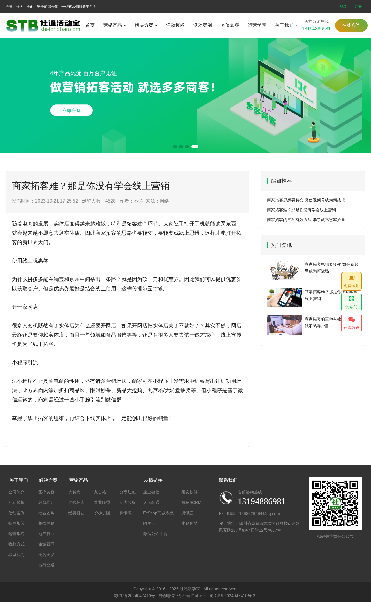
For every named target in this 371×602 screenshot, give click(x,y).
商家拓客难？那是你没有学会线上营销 (301, 210)
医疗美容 (46, 492)
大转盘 (74, 492)
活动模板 (175, 25)
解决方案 (144, 25)
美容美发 (46, 554)
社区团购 (46, 513)
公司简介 (16, 492)
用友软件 (189, 492)
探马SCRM (191, 502)
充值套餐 (230, 25)
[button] (175, 146)
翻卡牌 (125, 513)
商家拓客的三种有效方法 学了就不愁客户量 (306, 219)
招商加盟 (16, 523)
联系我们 (16, 554)
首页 (90, 25)
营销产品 (112, 25)
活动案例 (202, 25)
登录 (343, 7)
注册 (358, 7)
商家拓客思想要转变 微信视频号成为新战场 (306, 200)
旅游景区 (46, 544)
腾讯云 (187, 513)
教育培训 (46, 502)
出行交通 (46, 565)
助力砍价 (127, 502)
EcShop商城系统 (158, 513)
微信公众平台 (155, 533)
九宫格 (100, 492)
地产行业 (46, 533)
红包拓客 (76, 502)
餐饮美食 (46, 523)
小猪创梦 (189, 523)
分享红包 (127, 492)
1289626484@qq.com (259, 513)
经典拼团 (76, 513)
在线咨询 (351, 25)
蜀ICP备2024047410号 (134, 595)
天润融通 (151, 502)
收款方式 (16, 544)
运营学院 (257, 25)
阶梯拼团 (102, 513)
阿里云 (149, 523)
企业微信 (151, 492)
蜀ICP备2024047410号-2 (232, 595)
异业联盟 (102, 502)
